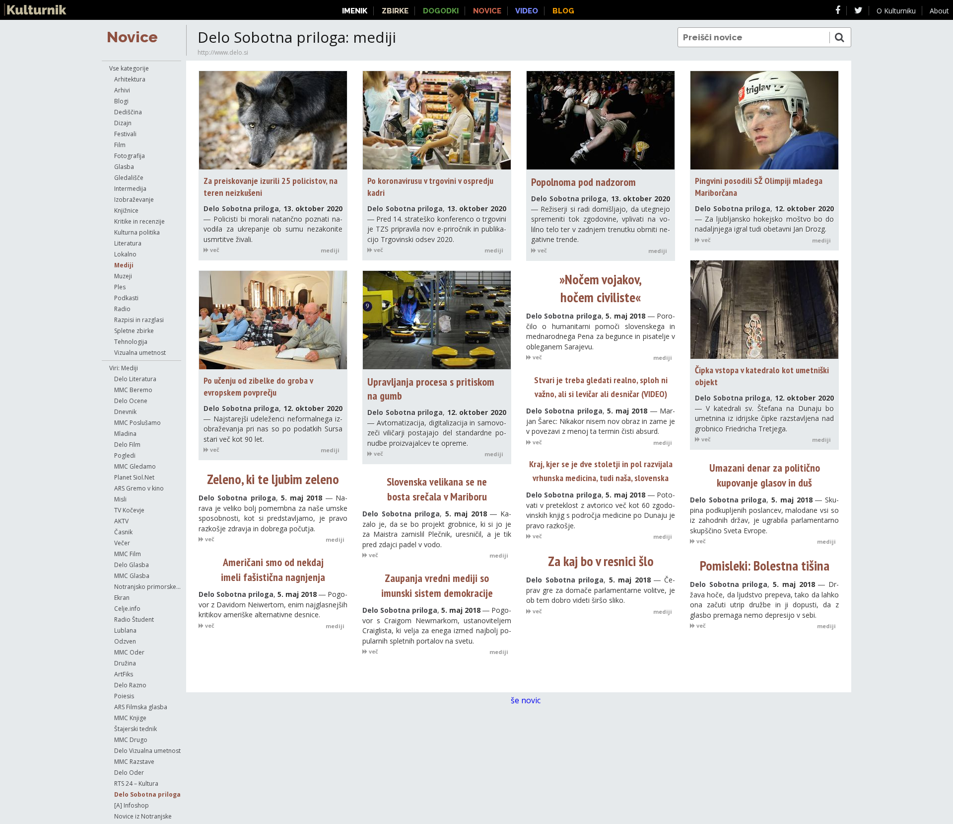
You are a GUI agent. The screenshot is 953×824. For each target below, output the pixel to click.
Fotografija (129, 156)
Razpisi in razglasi (139, 320)
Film (120, 145)
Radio (122, 309)
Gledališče (128, 177)
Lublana (125, 630)
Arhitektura (129, 79)
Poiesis (124, 696)
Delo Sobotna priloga (147, 794)
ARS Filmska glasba (140, 707)
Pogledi (125, 455)
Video (526, 10)
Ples (120, 287)
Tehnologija (130, 341)
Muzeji (123, 276)
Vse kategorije (129, 68)
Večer (122, 543)
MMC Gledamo (135, 466)
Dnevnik (125, 412)
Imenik (354, 10)
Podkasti (126, 298)
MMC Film (127, 554)
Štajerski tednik (135, 729)
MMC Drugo (130, 740)
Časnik (123, 532)
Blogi (121, 101)
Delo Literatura (135, 379)
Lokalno (125, 254)
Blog (563, 10)
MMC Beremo (133, 390)
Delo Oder (129, 772)
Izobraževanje (134, 199)
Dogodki (441, 10)
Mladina (125, 433)
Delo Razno (130, 685)
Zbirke (395, 10)
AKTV (121, 521)
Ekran (122, 597)
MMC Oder (129, 652)
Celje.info (127, 608)
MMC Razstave (134, 761)
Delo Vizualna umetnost (147, 750)
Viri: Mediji (123, 368)
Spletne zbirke (134, 331)
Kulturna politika (137, 232)
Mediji (124, 265)
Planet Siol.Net (134, 477)
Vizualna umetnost (140, 352)
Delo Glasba (131, 565)
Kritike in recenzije (139, 221)
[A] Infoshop (131, 805)
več (213, 249)
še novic (527, 700)
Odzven (125, 641)
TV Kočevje (129, 510)
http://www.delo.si (223, 52)
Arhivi (122, 90)
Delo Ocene (130, 401)
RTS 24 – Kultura (136, 783)
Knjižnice (126, 210)
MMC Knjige (130, 718)
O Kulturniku (896, 10)
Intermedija (130, 188)
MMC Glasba (131, 576)
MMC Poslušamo (137, 422)
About (939, 10)
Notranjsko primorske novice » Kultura (147, 586)
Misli (120, 499)
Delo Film (127, 444)
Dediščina (128, 112)
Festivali (125, 134)
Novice (132, 37)
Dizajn (123, 123)
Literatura (127, 243)
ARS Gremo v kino (139, 488)
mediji (330, 250)
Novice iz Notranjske (143, 816)
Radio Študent (134, 619)
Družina (125, 663)
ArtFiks (123, 674)
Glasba (124, 167)
